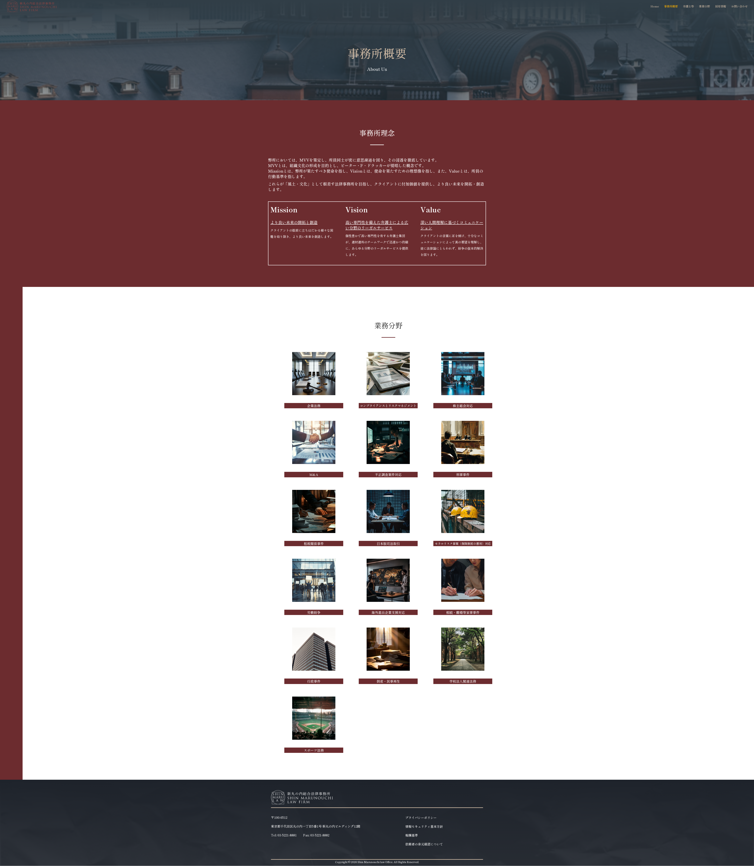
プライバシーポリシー (421, 818)
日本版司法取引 (388, 543)
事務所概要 (671, 6)
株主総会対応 (463, 405)
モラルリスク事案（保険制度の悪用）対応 (463, 543)
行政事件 (313, 681)
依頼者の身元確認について (424, 844)
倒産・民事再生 (388, 681)
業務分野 (704, 6)
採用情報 (720, 6)
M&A (313, 474)
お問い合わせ (739, 6)
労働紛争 (313, 612)
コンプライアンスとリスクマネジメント (388, 405)
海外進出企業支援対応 (388, 612)
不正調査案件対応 (388, 474)
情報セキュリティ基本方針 (424, 827)
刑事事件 (462, 474)
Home (655, 6)
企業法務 (313, 405)
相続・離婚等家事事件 (462, 612)
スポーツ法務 (314, 750)
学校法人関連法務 (462, 681)
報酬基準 (411, 836)
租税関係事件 (314, 543)
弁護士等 (688, 6)
